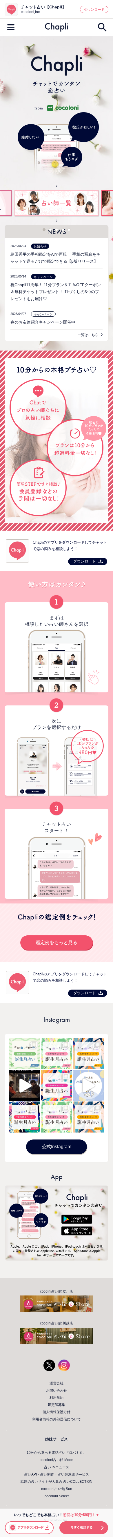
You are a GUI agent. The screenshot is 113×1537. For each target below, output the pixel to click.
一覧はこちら (88, 335)
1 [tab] (44, 229)
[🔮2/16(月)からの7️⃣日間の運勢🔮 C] (24, 1053)
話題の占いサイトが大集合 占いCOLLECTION (56, 1482)
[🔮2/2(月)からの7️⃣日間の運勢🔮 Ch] (88, 1053)
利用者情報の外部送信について (56, 1419)
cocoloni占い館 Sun (56, 1489)
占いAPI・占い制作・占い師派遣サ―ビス (56, 1474)
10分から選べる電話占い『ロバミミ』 (56, 1453)
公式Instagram (56, 1146)
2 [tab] (50, 229)
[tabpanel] (56, 203)
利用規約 (56, 1398)
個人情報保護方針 (56, 1412)
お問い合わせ (56, 1391)
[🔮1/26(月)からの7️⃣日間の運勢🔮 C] (56, 1085)
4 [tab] (62, 229)
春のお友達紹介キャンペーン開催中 (42, 322)
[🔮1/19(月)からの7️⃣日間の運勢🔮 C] (24, 1117)
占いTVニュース (56, 1467)
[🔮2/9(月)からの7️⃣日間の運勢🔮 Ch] (56, 1053)
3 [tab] (56, 229)
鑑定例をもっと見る (56, 942)
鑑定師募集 (56, 1405)
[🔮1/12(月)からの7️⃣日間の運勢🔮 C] (56, 1117)
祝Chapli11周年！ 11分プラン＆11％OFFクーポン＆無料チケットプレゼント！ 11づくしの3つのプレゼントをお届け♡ (55, 291)
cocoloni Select (57, 1496)
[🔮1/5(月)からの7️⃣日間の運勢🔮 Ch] (88, 1117)
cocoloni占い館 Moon (56, 1460)
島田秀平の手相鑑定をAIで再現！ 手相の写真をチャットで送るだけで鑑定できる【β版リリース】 (55, 258)
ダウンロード (94, 10)
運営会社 (56, 1383)
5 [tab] (69, 229)
